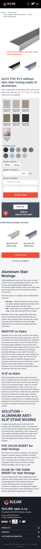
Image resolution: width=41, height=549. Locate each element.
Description (20, 255)
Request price (20, 195)
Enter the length (10, 170)
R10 (23, 92)
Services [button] (5, 532)
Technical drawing (20, 261)
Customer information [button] (12, 536)
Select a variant (10, 178)
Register (20, 207)
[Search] (28, 4)
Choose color (9, 146)
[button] (20, 182)
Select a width (9, 162)
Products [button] (6, 528)
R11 (31, 92)
